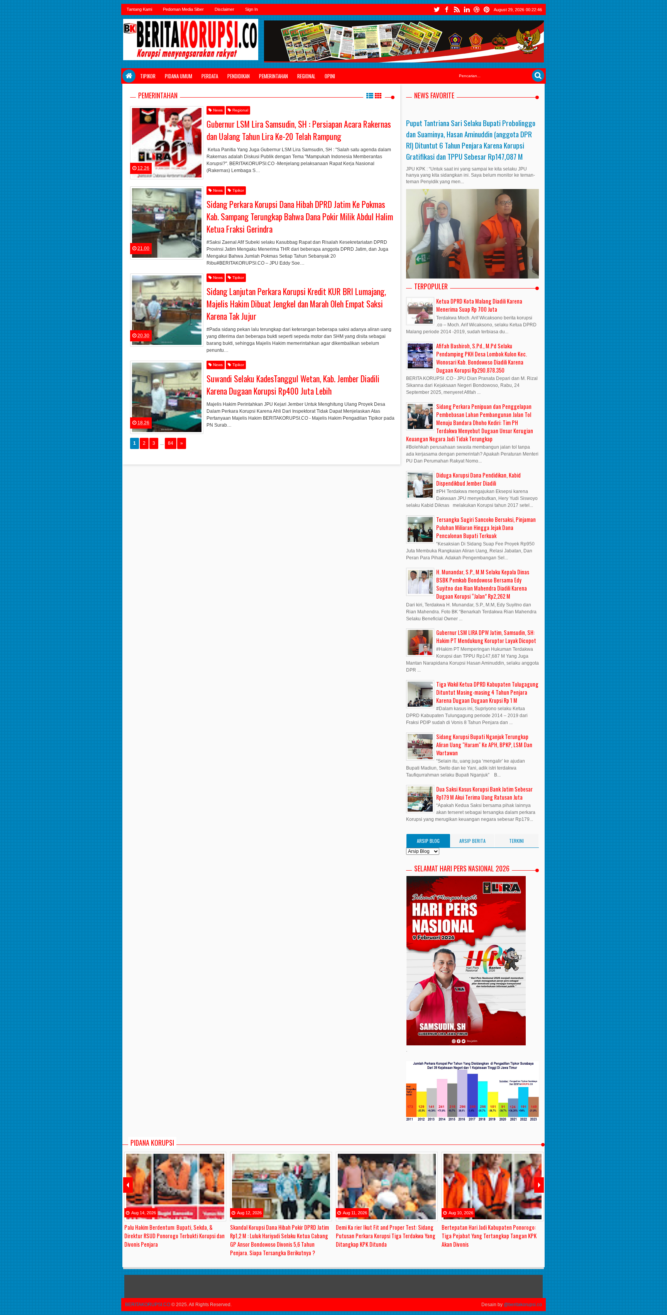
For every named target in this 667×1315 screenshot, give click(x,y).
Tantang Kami (139, 9)
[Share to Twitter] (187, 162)
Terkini (516, 840)
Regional (306, 76)
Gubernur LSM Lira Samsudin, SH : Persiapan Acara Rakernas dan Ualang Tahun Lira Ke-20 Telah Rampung (299, 130)
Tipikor (148, 76)
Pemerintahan (273, 76)
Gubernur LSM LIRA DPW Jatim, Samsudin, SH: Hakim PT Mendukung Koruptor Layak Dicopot (486, 636)
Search (538, 75)
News (217, 110)
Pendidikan (238, 76)
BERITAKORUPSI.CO (147, 1304)
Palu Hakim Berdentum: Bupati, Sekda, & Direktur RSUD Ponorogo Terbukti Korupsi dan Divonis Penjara (174, 1235)
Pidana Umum (178, 76)
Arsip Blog (428, 840)
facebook (447, 9)
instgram (467, 9)
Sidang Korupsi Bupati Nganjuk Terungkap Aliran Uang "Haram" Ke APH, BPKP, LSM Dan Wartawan (484, 745)
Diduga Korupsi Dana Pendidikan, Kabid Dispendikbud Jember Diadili (478, 479)
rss (457, 9)
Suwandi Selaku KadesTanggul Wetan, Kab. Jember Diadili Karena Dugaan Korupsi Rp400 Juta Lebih (293, 384)
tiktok (487, 9)
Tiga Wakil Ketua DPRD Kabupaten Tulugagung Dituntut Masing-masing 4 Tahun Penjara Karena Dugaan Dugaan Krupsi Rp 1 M (487, 692)
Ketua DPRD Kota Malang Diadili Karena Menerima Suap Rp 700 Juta (479, 305)
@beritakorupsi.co (523, 1304)
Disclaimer (224, 9)
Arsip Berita (472, 840)
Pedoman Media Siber (183, 9)
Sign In (251, 9)
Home (128, 76)
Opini (330, 76)
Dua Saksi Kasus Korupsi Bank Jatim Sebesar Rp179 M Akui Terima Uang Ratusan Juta (484, 793)
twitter (437, 9)
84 (170, 443)
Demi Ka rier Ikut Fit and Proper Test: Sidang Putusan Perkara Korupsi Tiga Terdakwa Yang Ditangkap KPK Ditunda (385, 1235)
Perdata (209, 76)
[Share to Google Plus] (196, 162)
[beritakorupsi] (127, 121)
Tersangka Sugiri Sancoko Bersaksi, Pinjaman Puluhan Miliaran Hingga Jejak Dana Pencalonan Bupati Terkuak (486, 527)
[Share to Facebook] (177, 162)
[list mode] (369, 95)
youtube (477, 9)
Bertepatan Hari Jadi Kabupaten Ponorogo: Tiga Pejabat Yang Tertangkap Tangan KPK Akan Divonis (489, 1235)
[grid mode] (378, 95)
